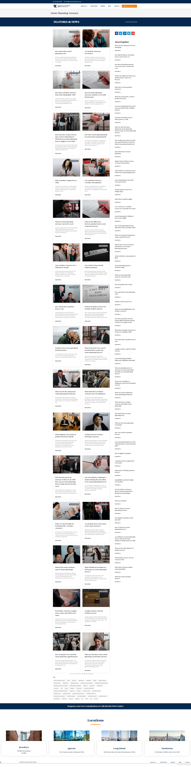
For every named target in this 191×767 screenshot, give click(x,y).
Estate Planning (74, 683)
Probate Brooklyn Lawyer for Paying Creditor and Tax (95, 308)
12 (90, 674)
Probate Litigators (82, 696)
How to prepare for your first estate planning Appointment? (66, 655)
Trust (87, 698)
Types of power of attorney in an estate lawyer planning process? (125, 172)
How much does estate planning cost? (63, 52)
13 (92, 674)
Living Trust (79, 688)
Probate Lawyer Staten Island (27, 762)
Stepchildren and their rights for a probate (124, 481)
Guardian (92, 685)
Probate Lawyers (71, 696)
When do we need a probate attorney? (123, 88)
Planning (72, 691)
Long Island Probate (89, 688)
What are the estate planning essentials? (124, 424)
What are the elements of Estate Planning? (125, 46)
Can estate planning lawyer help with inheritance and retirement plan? (125, 444)
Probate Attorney (97, 691)
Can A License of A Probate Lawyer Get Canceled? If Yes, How (125, 208)
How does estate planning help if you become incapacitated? (96, 136)
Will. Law (96, 698)
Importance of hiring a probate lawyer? (125, 471)
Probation (64, 698)
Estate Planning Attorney (87, 683)
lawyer (66, 688)
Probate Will (57, 698)
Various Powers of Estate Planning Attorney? (94, 435)
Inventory (56, 688)
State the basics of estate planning (122, 153)
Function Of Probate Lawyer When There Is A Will (123, 119)
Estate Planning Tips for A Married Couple (123, 266)
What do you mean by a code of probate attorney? (124, 98)
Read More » (58, 65)
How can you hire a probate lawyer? (123, 433)
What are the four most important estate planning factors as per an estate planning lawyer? (125, 130)
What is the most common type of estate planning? (65, 568)
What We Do (94, 6)
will (91, 698)
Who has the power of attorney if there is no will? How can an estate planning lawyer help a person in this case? (65, 481)
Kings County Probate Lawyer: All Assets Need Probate (124, 162)
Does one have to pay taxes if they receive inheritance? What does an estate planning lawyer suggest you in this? (66, 138)
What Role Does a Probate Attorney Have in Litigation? (95, 393)
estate (94, 680)
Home (123, 22)
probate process (103, 696)
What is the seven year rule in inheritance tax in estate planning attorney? (124, 246)
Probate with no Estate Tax (123, 302)
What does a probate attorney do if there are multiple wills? (125, 331)
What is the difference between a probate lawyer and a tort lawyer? (125, 78)
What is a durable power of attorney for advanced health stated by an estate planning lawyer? (124, 371)
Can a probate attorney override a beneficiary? (93, 181)
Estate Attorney (102, 680)
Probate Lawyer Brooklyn (78, 693)
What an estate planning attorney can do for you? (64, 223)
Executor (85, 685)
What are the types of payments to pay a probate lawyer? (125, 236)
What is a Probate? (121, 501)
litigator (72, 688)
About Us (83, 6)
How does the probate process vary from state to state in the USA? (124, 66)
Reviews (103, 6)
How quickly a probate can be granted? (124, 519)
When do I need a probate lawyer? (123, 578)
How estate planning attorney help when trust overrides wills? (125, 227)
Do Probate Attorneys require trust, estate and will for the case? (66, 613)
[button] (116, 33)
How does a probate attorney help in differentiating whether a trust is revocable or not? (125, 320)
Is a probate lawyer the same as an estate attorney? (95, 525)
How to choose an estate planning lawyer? (122, 528)
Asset (68, 680)
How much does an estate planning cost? (123, 414)
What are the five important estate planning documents (65, 393)
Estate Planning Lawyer (75, 685)
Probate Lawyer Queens (59, 696)
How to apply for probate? (123, 453)
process (71, 698)
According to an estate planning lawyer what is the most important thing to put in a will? (125, 539)
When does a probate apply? (123, 199)
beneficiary (81, 680)
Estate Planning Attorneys (101, 683)
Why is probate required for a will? (66, 181)
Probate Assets (86, 691)
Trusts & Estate (64, 6)
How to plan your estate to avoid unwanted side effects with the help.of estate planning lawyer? (125, 142)
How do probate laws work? (123, 285)
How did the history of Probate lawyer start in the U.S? (124, 56)
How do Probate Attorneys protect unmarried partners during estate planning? (124, 491)
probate (79, 691)
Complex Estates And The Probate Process (94, 612)
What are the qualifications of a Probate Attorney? (125, 310)
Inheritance (99, 685)
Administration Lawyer (59, 680)
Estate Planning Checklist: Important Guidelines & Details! (125, 359)
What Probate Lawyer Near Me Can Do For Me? (124, 559)
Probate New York (92, 696)
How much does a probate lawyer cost (64, 308)
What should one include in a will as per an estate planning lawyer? (95, 569)
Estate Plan (65, 683)
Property (77, 698)
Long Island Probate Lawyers (61, 691)
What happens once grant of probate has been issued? (65, 435)
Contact (116, 6)
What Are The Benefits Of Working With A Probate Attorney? (64, 526)
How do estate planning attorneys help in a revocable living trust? (95, 95)
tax (82, 698)
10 (86, 674)
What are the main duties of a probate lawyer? (124, 549)
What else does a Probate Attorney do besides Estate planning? (123, 404)
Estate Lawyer (57, 683)
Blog (109, 6)
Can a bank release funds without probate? (94, 266)
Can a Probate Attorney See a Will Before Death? (65, 266)
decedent (88, 680)
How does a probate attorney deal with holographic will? (65, 94)
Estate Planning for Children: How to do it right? (124, 217)
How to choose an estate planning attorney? (122, 509)
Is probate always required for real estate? (124, 462)
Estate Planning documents (61, 685)
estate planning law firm (63, 6)
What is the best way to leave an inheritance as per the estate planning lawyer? (95, 350)
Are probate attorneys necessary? (93, 52)
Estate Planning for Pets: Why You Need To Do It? (124, 181)
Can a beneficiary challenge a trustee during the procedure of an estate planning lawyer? (96, 479)
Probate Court (57, 693)
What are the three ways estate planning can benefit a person (96, 655)
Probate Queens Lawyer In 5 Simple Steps (123, 191)
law (62, 688)
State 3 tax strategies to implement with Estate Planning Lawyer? (125, 383)
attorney (74, 680)
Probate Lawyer (66, 693)
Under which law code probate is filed (125, 257)
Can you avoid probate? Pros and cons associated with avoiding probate (125, 108)
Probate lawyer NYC (91, 693)
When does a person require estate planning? (124, 568)
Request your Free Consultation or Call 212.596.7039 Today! (95, 706)
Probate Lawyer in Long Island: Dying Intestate (66, 349)
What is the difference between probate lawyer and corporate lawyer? (95, 224)
